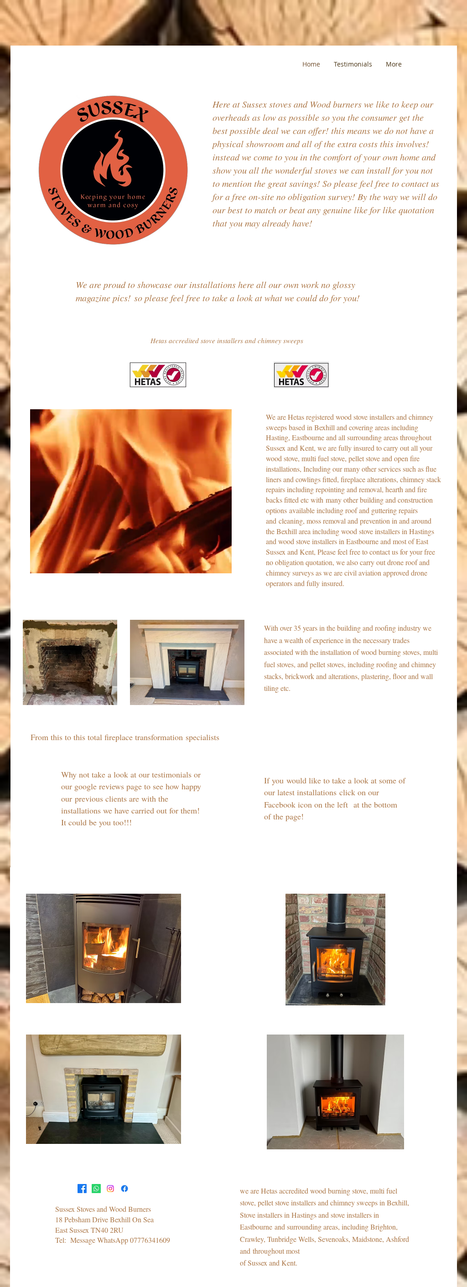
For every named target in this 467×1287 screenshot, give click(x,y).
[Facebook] (82, 1188)
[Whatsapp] (96, 1188)
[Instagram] (110, 1188)
